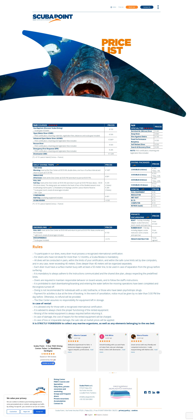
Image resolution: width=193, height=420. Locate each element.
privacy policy (124, 410)
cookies (134, 410)
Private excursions (61, 399)
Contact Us (146, 7)
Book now (132, 7)
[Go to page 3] (111, 372)
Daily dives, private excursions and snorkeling (61, 389)
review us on (47, 363)
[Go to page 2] (109, 372)
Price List (121, 7)
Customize (13, 412)
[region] (26, 405)
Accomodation (60, 401)
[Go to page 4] (112, 372)
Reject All (26, 412)
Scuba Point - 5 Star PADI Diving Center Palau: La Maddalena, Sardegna (48, 348)
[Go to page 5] (114, 372)
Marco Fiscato (142, 335)
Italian (114, 7)
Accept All (39, 412)
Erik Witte (109, 335)
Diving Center (59, 379)
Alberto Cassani (80, 335)
